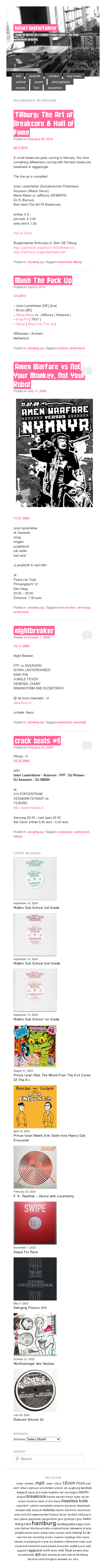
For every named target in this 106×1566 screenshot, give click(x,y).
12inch (68, 1483)
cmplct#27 (23, 1505)
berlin (84, 1491)
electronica (83, 1510)
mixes (85, 1537)
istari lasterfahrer (36, 28)
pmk (59, 1546)
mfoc (79, 1537)
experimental (40, 1514)
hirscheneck (37, 1528)
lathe (69, 1532)
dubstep (49, 1510)
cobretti (34, 1505)
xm (70, 1559)
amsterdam (47, 1488)
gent (61, 1519)
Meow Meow (25, 314)
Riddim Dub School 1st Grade (36, 1019)
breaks (51, 1497)
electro (59, 1510)
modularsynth (32, 1541)
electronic (70, 1510)
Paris (44, 1546)
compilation (47, 1505)
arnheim (62, 348)
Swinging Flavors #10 (30, 1307)
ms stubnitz (56, 1541)
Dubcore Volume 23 (29, 1419)
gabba (24, 1519)
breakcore (36, 1496)
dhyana (59, 1505)
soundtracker (26, 1554)
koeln (36, 1532)
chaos (22, 1501)
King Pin (22, 319)
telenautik (73, 1554)
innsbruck (56, 1528)
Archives (19, 1439)
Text (36, 87)
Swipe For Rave (26, 1251)
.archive (20, 82)
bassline (54, 1492)
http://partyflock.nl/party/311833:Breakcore (44, 247)
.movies (20, 87)
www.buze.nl (22, 702)
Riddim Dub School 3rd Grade (36, 907)
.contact (53, 76)
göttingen (70, 1519)
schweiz (77, 1550)
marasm (59, 1537)
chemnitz (31, 1501)
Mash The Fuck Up (43, 280)
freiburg (83, 1514)
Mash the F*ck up (41, 323)
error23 (26, 1514)
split (44, 1554)
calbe (77, 1497)
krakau (45, 1532)
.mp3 (39, 1483)
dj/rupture (70, 1505)
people (52, 1546)
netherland (63, 262)
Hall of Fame (23, 233)
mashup (70, 1537)
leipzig (77, 1532)
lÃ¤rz (52, 1532)
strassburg (54, 1554)
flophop (53, 1514)
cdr (87, 1497)
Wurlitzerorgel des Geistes (34, 1363)
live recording (36, 1537)
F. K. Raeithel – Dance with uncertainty (44, 1196)
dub (28, 1510)
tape (64, 1554)
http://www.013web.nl (29, 807)
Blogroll (21, 1497)
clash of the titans (49, 1501)
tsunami (32, 1559)
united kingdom (47, 1559)
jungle (19, 1532)
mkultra (18, 1541)
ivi (84, 1528)
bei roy (64, 1492)
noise (82, 1541)
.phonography (60, 82)
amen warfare (66, 607)
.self (18, 76)
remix (54, 1550)
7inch (80, 1483)
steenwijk (79, 722)
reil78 (46, 1550)
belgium (74, 1492)
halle (27, 1524)
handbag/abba (66, 1524)
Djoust (20, 323)
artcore (59, 1488)
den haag (83, 607)
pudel (73, 1546)
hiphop (25, 1528)
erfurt (17, 1514)
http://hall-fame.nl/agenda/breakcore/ (40, 252)
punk (81, 1546)
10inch (57, 1483)
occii (89, 1541)
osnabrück (21, 1546)
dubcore (37, 1510)
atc (66, 1488)
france (63, 1514)
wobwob (63, 1559)
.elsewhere (54, 87)
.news (49, 1483)
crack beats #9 (37, 740)
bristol (69, 1497)
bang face (34, 1492)
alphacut (34, 1488)
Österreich (34, 1546)
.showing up (35, 262)
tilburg (77, 262)
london (49, 1537)
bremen (60, 1497)
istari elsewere (72, 1528)
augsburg (74, 1488)
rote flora (65, 1550)
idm (47, 1528)
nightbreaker (34, 630)
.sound (38, 82)
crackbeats (64, 832)
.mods (19, 1483)
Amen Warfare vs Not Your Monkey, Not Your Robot (49, 375)
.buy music (74, 76)
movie (45, 1541)
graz (79, 1519)
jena (88, 1528)
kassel (28, 1532)
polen (66, 1546)
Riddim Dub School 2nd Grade (37, 963)
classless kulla (74, 1500)
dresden (20, 1510)
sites (85, 1550)
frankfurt (73, 1514)
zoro (76, 1559)
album (24, 1488)
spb (38, 1554)
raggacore (34, 1550)
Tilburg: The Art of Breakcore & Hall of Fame (44, 123)
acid (88, 1483)
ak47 (17, 1488)
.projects (34, 76)
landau (60, 1532)
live (25, 1537)
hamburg (44, 1523)
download (83, 1505)
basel (44, 1492)
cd (83, 1497)
